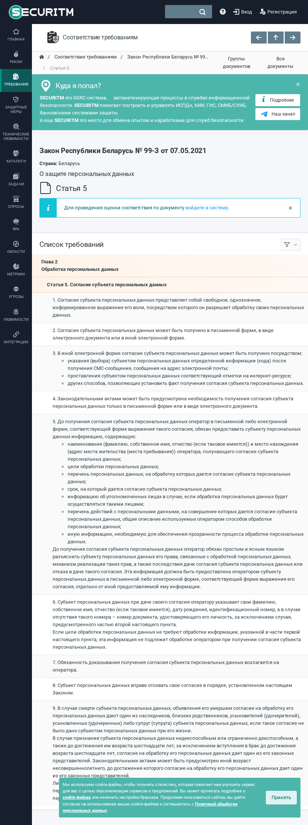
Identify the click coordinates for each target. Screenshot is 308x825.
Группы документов (236, 62)
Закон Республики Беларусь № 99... (167, 57)
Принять (281, 797)
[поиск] (202, 12)
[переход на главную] (41, 57)
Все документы (280, 62)
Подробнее (282, 100)
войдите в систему (207, 207)
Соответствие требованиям (85, 57)
